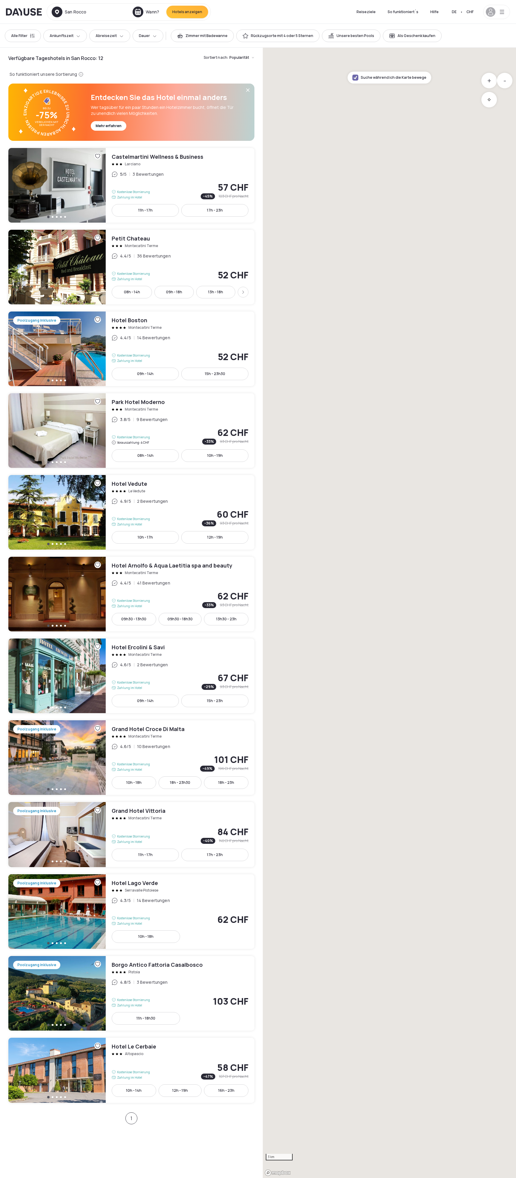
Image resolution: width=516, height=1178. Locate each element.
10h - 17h (145, 537)
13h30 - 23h (226, 619)
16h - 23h (226, 1090)
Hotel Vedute (131, 512)
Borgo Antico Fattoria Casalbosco (131, 993)
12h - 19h (215, 537)
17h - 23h (215, 210)
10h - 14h (134, 1090)
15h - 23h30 (215, 373)
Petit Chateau (131, 267)
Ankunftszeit (61, 35)
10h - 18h (134, 782)
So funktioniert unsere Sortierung (43, 74)
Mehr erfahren (109, 125)
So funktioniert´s (403, 11)
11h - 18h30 (145, 1018)
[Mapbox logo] (278, 1172)
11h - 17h (145, 210)
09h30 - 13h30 (133, 619)
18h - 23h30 (180, 782)
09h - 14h (145, 373)
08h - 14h (132, 291)
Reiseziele (366, 11)
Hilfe (434, 11)
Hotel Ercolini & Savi (131, 676)
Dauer (144, 35)
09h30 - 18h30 (180, 619)
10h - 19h (215, 455)
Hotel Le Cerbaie (131, 1070)
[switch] (202, 36)
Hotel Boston (131, 349)
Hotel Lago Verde (131, 911)
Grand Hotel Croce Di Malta (131, 757)
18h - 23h (226, 782)
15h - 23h (215, 700)
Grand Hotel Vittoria (131, 834)
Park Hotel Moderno (131, 430)
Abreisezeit (106, 35)
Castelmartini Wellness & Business (131, 185)
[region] (389, 613)
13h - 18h (215, 291)
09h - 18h (174, 291)
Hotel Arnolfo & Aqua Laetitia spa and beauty (131, 594)
